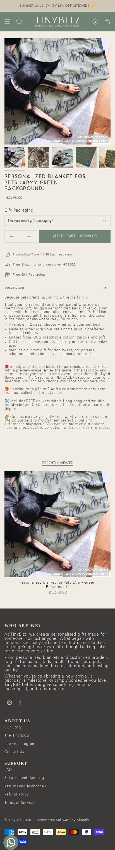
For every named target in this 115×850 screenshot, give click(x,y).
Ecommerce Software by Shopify (62, 819)
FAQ (8, 770)
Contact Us (14, 752)
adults (104, 428)
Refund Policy (16, 794)
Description (14, 288)
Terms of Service (19, 803)
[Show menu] (7, 21)
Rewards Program (19, 744)
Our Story (13, 727)
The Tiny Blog (16, 735)
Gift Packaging (18, 210)
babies (75, 428)
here (58, 393)
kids (86, 428)
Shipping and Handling (24, 778)
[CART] (107, 21)
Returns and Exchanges (25, 786)
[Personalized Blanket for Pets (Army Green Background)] (57, 524)
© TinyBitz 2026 (17, 819)
